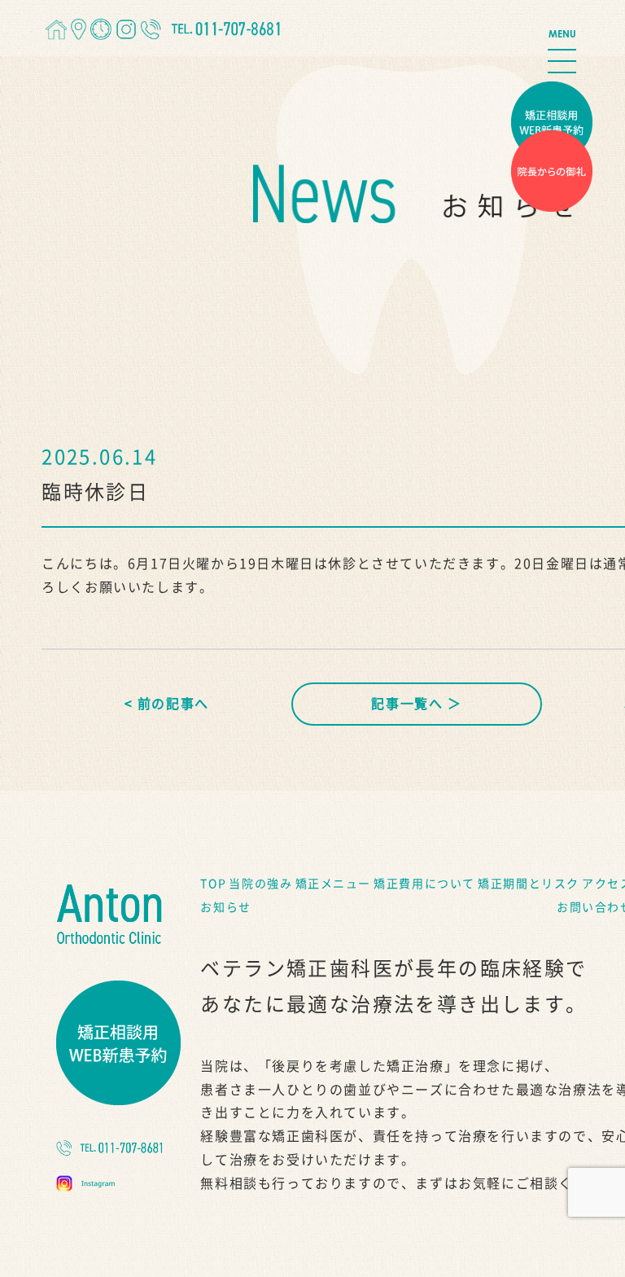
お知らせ (225, 907)
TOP (213, 883)
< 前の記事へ (167, 703)
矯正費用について (424, 883)
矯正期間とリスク (528, 883)
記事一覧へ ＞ (416, 703)
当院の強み (260, 883)
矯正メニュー (333, 883)
